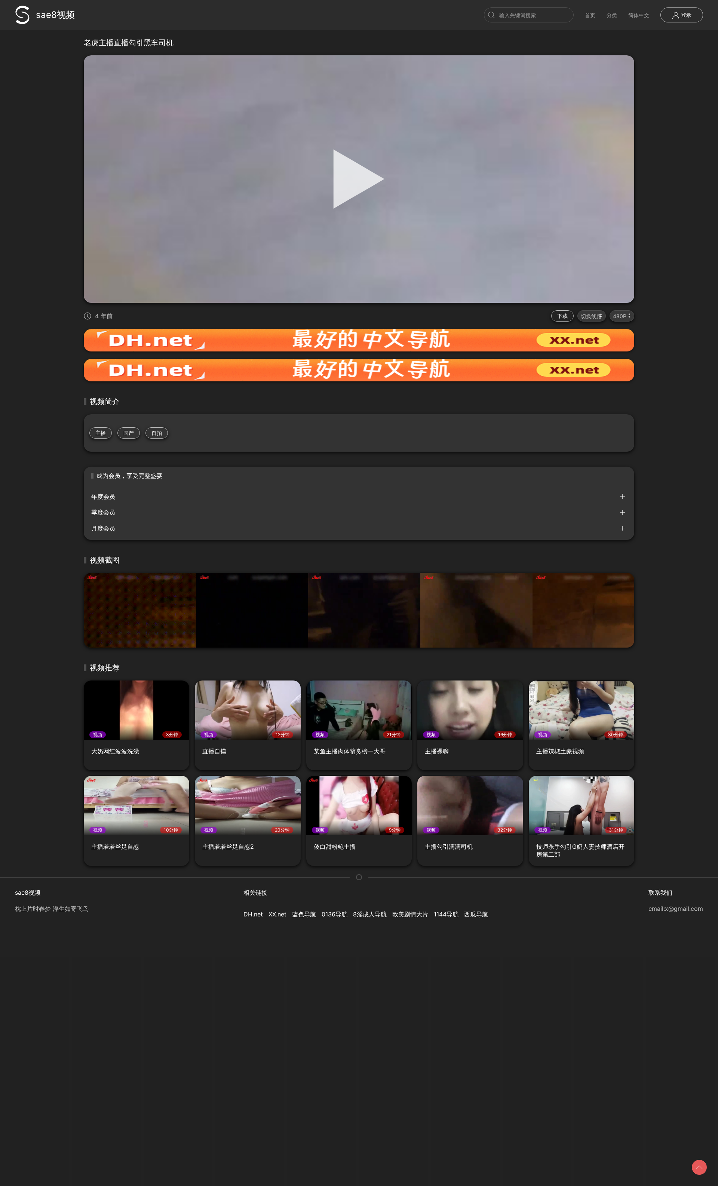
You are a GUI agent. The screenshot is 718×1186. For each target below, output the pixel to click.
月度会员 (103, 528)
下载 (562, 316)
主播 (100, 433)
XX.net (277, 914)
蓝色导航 (304, 914)
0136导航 (334, 914)
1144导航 (446, 914)
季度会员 (103, 512)
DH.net (253, 914)
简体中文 (638, 15)
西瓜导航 (476, 914)
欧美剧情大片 (410, 914)
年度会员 (103, 496)
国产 (128, 433)
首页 (590, 15)
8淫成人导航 (370, 914)
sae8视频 (55, 14)
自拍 (156, 433)
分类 (612, 15)
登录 (685, 15)
